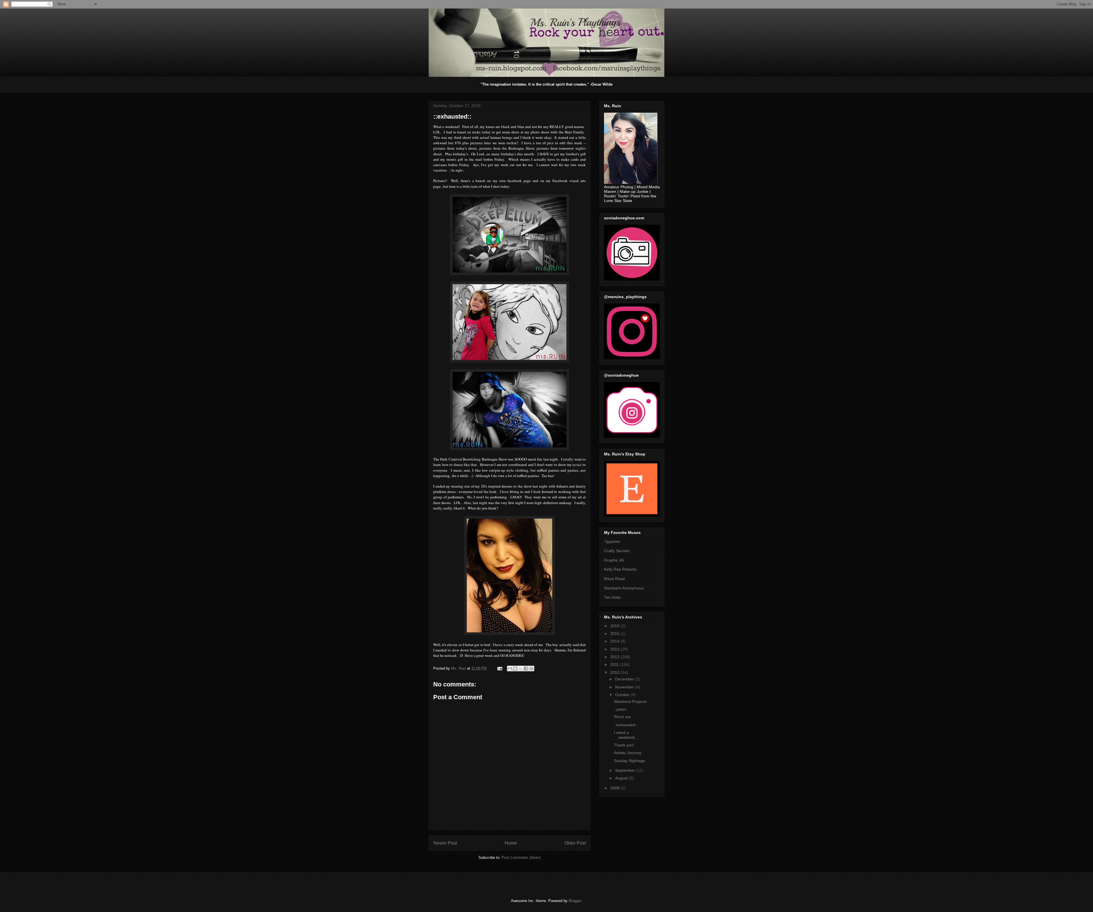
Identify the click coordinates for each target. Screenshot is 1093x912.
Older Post (575, 843)
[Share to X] (520, 668)
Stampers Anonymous (624, 588)
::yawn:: (621, 709)
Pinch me (622, 717)
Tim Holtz (612, 597)
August (622, 778)
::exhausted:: (625, 725)
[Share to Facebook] (526, 668)
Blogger (575, 901)
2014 (615, 641)
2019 (615, 626)
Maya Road (614, 578)
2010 (615, 672)
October (623, 694)
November (625, 687)
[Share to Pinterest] (531, 668)
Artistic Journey (628, 752)
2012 (615, 657)
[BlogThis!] (515, 668)
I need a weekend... (626, 735)
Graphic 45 (614, 560)
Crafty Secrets (617, 550)
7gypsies (612, 541)
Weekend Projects (630, 701)
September (625, 770)
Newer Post (445, 843)
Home (511, 843)
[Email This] (510, 668)
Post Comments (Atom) (521, 857)
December (625, 679)
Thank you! (624, 745)
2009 (615, 788)
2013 (615, 649)
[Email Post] (499, 668)
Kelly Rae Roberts (620, 569)
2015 (615, 633)
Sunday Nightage (629, 760)
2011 (615, 664)
